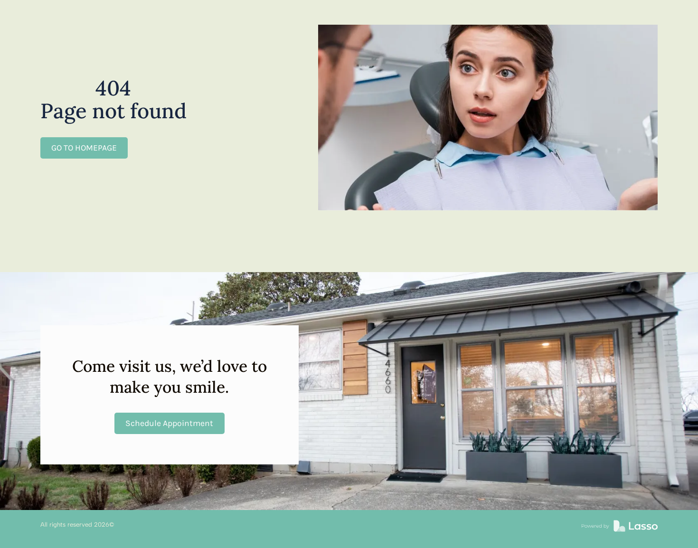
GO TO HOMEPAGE (84, 147)
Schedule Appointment (169, 423)
